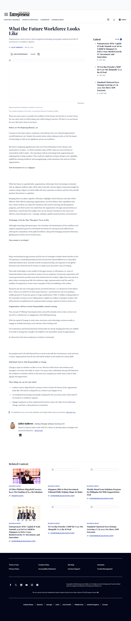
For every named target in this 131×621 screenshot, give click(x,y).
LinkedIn (21, 585)
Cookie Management (104, 569)
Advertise (100, 565)
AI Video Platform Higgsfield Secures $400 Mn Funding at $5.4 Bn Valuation (25, 490)
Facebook (10, 585)
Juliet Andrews (17, 47)
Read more (39, 430)
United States (28, 605)
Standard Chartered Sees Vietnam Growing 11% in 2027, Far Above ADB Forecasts (108, 86)
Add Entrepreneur (20, 54)
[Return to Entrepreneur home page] (20, 14)
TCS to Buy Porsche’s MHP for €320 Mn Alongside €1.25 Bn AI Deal (109, 69)
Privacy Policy (14, 569)
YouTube (27, 585)
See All (117, 39)
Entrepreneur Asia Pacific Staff (63, 496)
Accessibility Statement (47, 569)
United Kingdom (93, 605)
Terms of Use (14, 565)
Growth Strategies (30, 20)
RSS (37, 585)
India (57, 605)
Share (33, 54)
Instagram (32, 585)
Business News (58, 20)
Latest (97, 39)
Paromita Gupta (17, 496)
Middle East (79, 605)
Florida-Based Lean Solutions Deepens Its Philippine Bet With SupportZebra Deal (104, 492)
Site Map (71, 565)
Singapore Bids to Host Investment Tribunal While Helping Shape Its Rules (65, 490)
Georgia (49, 605)
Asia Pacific (67, 605)
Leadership (44, 20)
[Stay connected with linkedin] (20, 435)
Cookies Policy (43, 565)
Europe (105, 605)
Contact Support (74, 569)
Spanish (40, 605)
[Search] (108, 20)
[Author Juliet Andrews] (12, 430)
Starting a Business (12, 20)
